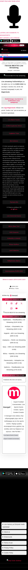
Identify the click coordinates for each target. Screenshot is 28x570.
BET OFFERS (5, 38)
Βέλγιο (12, 288)
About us (7, 532)
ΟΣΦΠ (2, 1)
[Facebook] (8, 446)
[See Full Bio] (21, 431)
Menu (24, 50)
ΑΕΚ (9, 1)
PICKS (1, 58)
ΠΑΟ (6, 1)
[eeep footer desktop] (14, 560)
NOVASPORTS (5, 35)
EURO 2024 (15, 286)
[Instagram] (19, 446)
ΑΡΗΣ (18, 1)
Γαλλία (17, 288)
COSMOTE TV (14, 32)
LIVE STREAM (14, 38)
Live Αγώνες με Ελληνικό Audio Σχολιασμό (14, 526)
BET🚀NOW (14, 209)
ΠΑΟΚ (14, 1)
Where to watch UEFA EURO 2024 (14, 279)
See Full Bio (16, 431)
